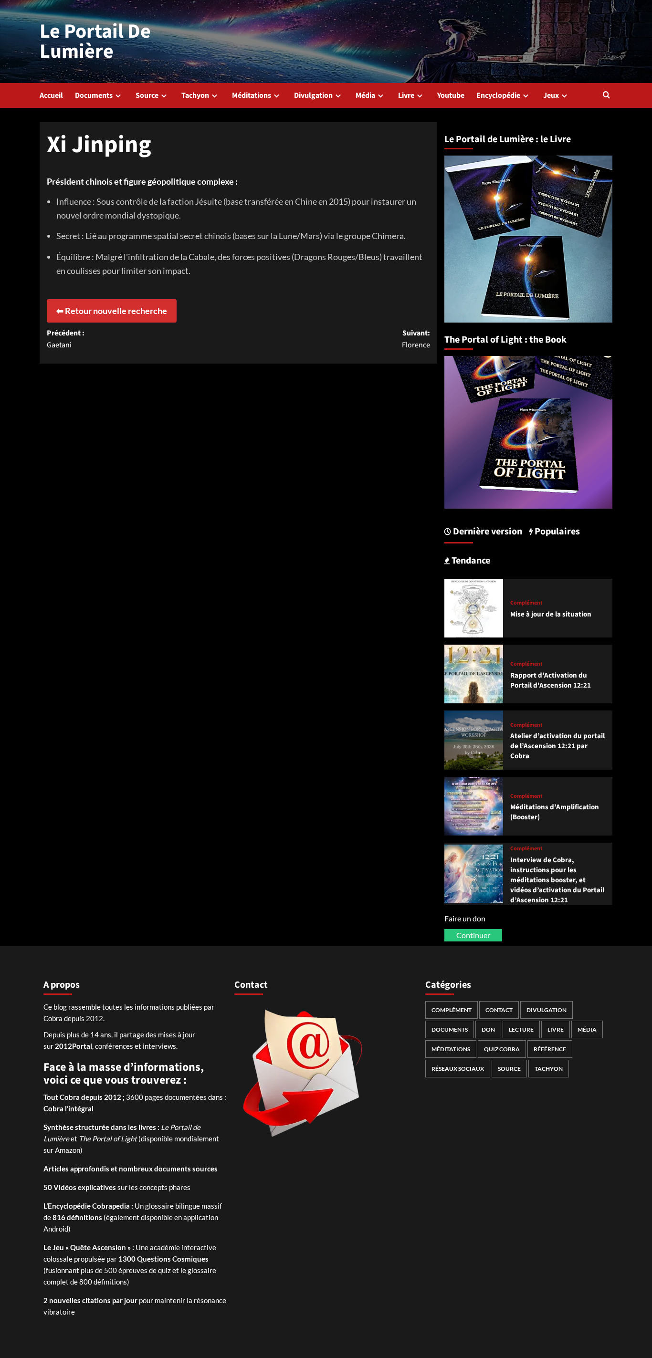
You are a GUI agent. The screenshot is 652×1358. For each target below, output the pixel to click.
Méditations (251, 95)
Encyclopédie (498, 95)
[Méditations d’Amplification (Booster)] (473, 805)
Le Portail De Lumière (95, 41)
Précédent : (65, 339)
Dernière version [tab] (486, 531)
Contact (499, 1009)
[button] (606, 95)
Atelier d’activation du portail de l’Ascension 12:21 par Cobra (557, 746)
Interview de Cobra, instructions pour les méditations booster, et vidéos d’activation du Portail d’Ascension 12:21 (557, 880)
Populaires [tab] (556, 531)
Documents (94, 95)
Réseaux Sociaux (457, 1068)
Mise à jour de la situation (550, 614)
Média (365, 95)
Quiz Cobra (502, 1049)
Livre (406, 95)
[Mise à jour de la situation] (473, 606)
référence (550, 1049)
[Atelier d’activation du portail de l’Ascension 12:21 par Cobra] (473, 738)
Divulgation (313, 95)
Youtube (450, 95)
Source (147, 95)
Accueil (51, 95)
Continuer (473, 935)
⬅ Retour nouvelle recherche (111, 310)
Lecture (521, 1029)
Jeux (551, 95)
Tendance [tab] (470, 560)
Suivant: (416, 339)
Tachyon (195, 95)
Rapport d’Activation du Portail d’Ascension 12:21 (550, 680)
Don (488, 1029)
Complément (526, 603)
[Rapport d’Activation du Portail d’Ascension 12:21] (473, 673)
